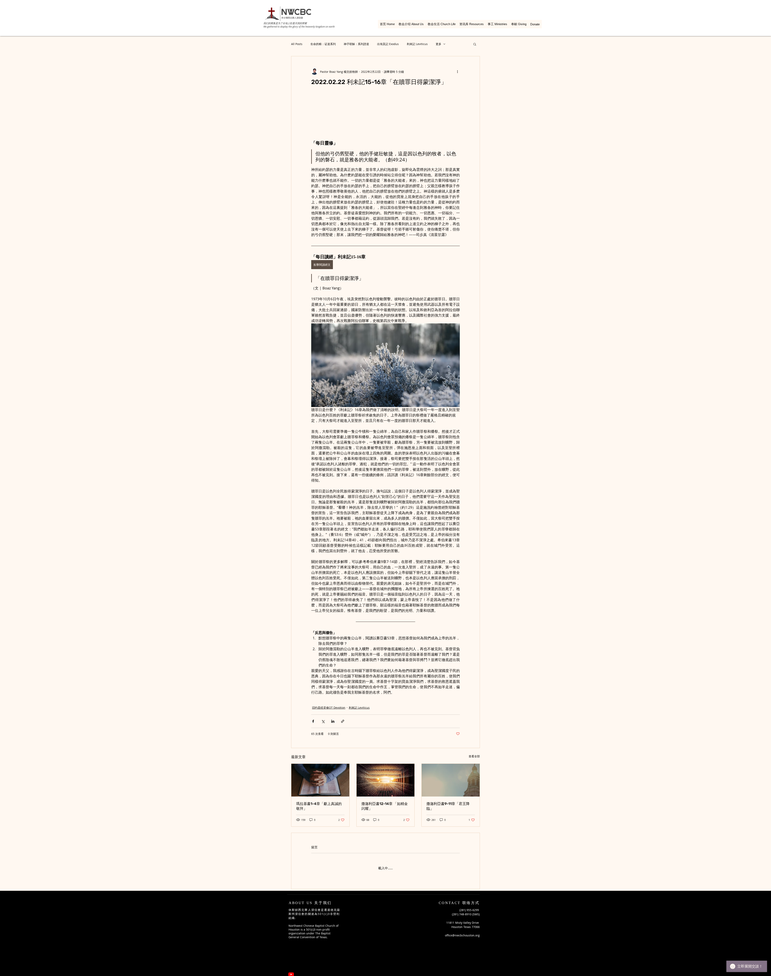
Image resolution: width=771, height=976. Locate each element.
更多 (438, 44)
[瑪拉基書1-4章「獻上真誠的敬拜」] (320, 780)
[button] (475, 44)
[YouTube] (291, 971)
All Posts (296, 44)
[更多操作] (457, 71)
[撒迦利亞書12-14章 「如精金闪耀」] (386, 780)
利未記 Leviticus (417, 44)
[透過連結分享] (343, 721)
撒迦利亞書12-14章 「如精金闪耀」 (384, 806)
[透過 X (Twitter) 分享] (323, 721)
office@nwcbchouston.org (462, 932)
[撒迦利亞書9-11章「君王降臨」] (451, 780)
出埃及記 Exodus (388, 44)
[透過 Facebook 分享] (313, 721)
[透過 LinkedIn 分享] (333, 721)
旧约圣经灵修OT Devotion (328, 707)
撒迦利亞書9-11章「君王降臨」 (448, 806)
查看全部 (474, 756)
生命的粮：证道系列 (323, 44)
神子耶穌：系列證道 (356, 44)
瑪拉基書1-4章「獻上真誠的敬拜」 (319, 806)
